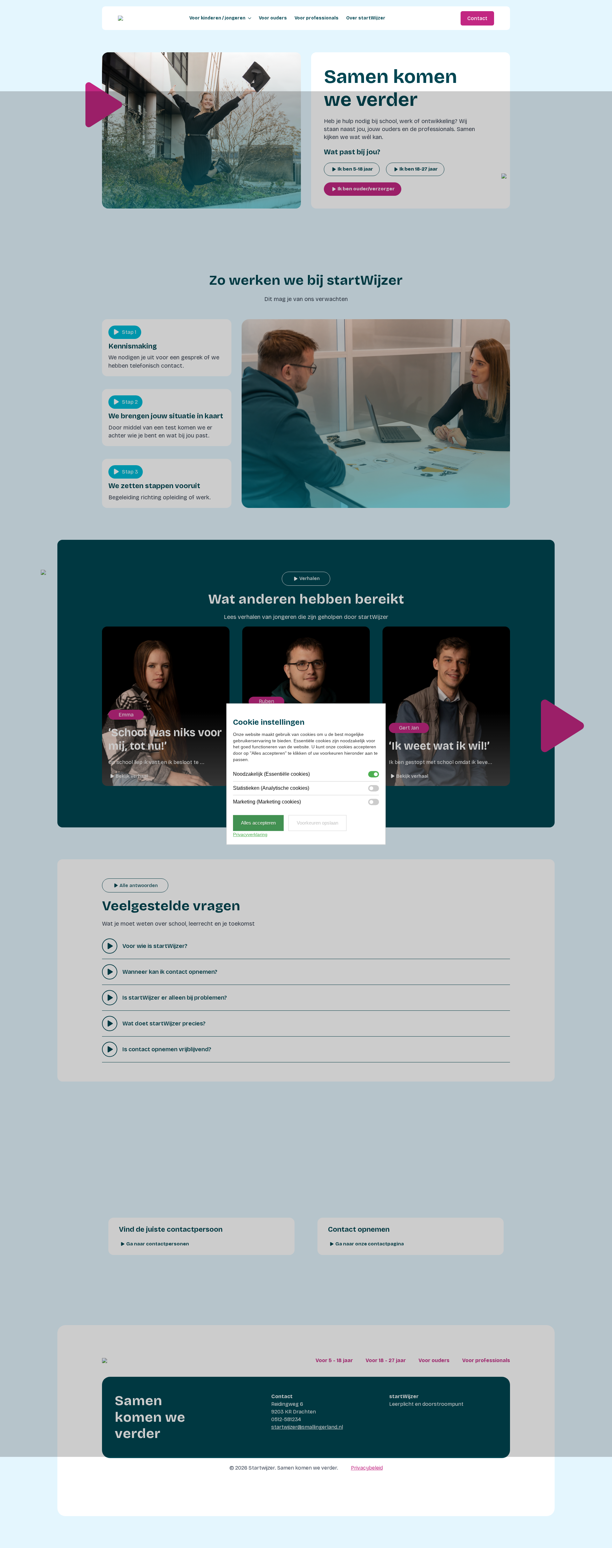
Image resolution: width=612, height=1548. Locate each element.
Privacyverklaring (250, 834)
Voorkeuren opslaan (317, 823)
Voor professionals (317, 18)
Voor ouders (273, 18)
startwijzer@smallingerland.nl (307, 1427)
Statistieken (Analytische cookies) (271, 788)
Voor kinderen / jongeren (217, 18)
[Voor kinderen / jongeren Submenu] (248, 18)
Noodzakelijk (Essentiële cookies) (271, 774)
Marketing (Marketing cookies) (267, 801)
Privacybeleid (367, 1468)
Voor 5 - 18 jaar (334, 1360)
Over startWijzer (365, 18)
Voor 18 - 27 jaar (386, 1360)
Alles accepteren (258, 823)
